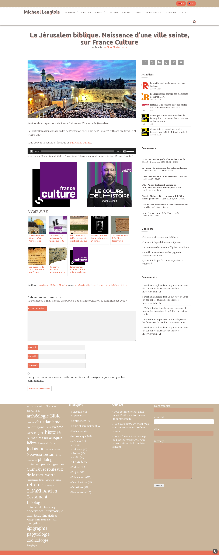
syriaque (50, 486)
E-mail (33, 356)
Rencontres (78, 492)
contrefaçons (35, 427)
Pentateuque (46, 520)
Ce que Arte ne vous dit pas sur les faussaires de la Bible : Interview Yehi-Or (165, 288)
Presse (76, 453)
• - (161, 187)
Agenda (114, 12)
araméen (34, 410)
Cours (139, 12)
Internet (77, 449)
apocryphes (35, 511)
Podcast (75, 467)
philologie (47, 459)
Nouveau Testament (44, 454)
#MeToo (30, 406)
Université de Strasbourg (41, 507)
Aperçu (77, 415)
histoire (107, 285)
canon (30, 422)
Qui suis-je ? (71, 12)
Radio (64, 285)
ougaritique (31, 460)
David (48, 427)
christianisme (47, 422)
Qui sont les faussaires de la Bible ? (160, 237)
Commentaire (37, 308)
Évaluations (78, 431)
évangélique (32, 545)
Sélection (76, 411)
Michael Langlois (42, 11)
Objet (157, 429)
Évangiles (33, 523)
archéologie (80, 285)
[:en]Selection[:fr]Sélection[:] (49, 285)
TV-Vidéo (78, 461)
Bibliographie (153, 12)
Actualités (100, 12)
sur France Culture (80, 142)
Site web (33, 365)
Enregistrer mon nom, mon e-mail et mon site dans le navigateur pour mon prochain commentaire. (77, 379)
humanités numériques (44, 438)
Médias (75, 441)
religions (123, 285)
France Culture (96, 285)
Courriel (159, 417)
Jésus (37, 515)
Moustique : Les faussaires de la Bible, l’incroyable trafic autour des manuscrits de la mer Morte (169, 118)
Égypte (29, 516)
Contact (184, 12)
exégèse (57, 427)
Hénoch (44, 443)
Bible (88, 285)
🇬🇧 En (181, 3)
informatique (54, 511)
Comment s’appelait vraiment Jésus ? (161, 242)
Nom (32, 347)
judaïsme (115, 285)
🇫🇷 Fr (191, 3)
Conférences (78, 420)
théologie (35, 503)
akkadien (39, 406)
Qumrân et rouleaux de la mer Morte (45, 472)
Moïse (57, 449)
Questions (170, 12)
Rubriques (127, 12)
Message (159, 441)
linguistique (49, 515)
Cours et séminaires (82, 425)
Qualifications (79, 482)
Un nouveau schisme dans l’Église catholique (165, 247)
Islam (54, 443)
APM (48, 406)
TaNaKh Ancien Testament (42, 494)
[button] (215, 551)
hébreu (33, 443)
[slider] (130, 151)
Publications (78, 477)
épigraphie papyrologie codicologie (38, 534)
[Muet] (124, 151)
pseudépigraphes (52, 464)
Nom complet (162, 405)
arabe (54, 406)
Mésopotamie (33, 520)
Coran (55, 520)
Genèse (31, 433)
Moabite (49, 449)
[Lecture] (31, 151)
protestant (33, 464)
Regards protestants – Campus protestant (44, 480)
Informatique (79, 436)
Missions (86, 12)
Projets (75, 472)
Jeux (75, 445)
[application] (82, 151)
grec (41, 433)
